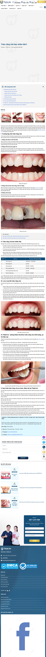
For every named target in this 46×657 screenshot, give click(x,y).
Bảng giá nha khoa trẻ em (5, 608)
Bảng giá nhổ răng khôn (5, 601)
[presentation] (1, 117)
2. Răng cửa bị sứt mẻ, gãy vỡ (10, 93)
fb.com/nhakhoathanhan (12, 431)
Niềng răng (3, 575)
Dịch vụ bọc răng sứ (4, 581)
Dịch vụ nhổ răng (4, 579)
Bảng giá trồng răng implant (6, 599)
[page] (6, 590)
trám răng (41, 339)
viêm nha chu (37, 187)
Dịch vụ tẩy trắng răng (5, 584)
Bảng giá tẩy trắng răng (5, 604)
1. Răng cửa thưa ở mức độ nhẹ (10, 91)
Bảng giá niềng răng (4, 597)
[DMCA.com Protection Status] (10, 566)
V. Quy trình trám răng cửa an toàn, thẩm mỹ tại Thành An (14, 104)
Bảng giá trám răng (4, 606)
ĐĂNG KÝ (34, 540)
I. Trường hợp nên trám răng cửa (9, 89)
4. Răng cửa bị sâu (8, 97)
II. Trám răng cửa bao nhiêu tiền (9, 99)
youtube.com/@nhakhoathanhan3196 (15, 434)
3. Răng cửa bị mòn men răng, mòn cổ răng (13, 95)
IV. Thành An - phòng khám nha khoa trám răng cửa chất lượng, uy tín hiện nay (19, 102)
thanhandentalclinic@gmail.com (9, 560)
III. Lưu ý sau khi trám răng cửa (9, 100)
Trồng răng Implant (4, 577)
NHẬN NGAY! (23, 457)
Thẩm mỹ (8, 47)
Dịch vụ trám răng (4, 586)
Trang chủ (3, 47)
